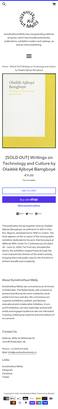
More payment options (29, 205)
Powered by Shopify (45, 393)
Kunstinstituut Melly (12, 366)
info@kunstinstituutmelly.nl (22, 352)
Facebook (7, 373)
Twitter (6, 377)
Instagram (7, 370)
